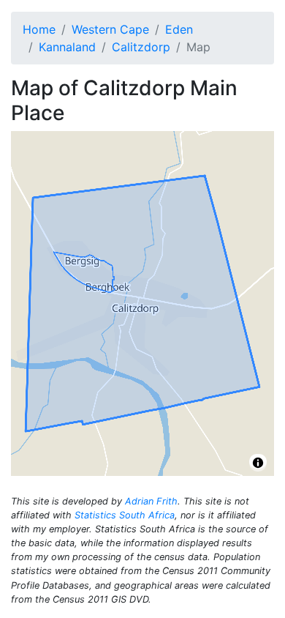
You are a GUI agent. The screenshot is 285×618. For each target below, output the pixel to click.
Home (39, 29)
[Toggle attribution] (258, 463)
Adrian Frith (151, 501)
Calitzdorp (141, 47)
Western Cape (110, 29)
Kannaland (67, 47)
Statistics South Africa (125, 515)
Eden (179, 29)
